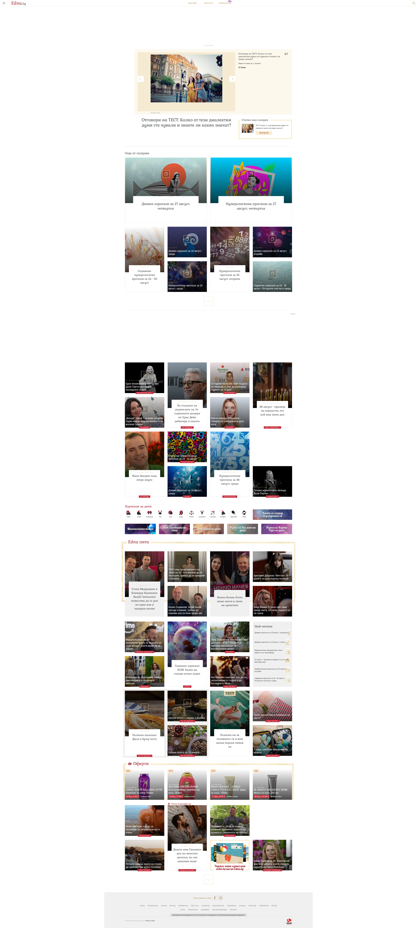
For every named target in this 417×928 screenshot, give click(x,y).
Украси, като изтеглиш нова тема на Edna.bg (229, 867)
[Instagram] (220, 898)
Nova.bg (172, 906)
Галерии (208, 45)
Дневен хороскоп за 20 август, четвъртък (271, 632)
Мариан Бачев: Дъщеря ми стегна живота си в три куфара (268, 651)
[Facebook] (214, 898)
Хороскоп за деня (138, 506)
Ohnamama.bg (153, 906)
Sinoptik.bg (205, 906)
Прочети (263, 133)
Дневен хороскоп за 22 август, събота (270, 642)
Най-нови (192, 3)
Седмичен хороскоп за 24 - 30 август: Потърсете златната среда (270, 679)
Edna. (18, 3)
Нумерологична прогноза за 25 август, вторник (270, 670)
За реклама (205, 910)
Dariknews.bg (183, 906)
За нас (182, 910)
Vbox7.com (195, 906)
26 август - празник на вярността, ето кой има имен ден (271, 660)
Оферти (141, 763)
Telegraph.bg (231, 906)
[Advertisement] (208, 336)
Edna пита (138, 541)
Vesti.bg (164, 906)
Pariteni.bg (252, 906)
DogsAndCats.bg (218, 906)
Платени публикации (219, 910)
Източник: (153, 113)
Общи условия (150, 921)
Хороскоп (208, 3)
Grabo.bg (242, 906)
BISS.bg (274, 906)
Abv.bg (142, 906)
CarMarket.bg (263, 906)
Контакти (233, 910)
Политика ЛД (193, 910)
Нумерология (224, 3)
